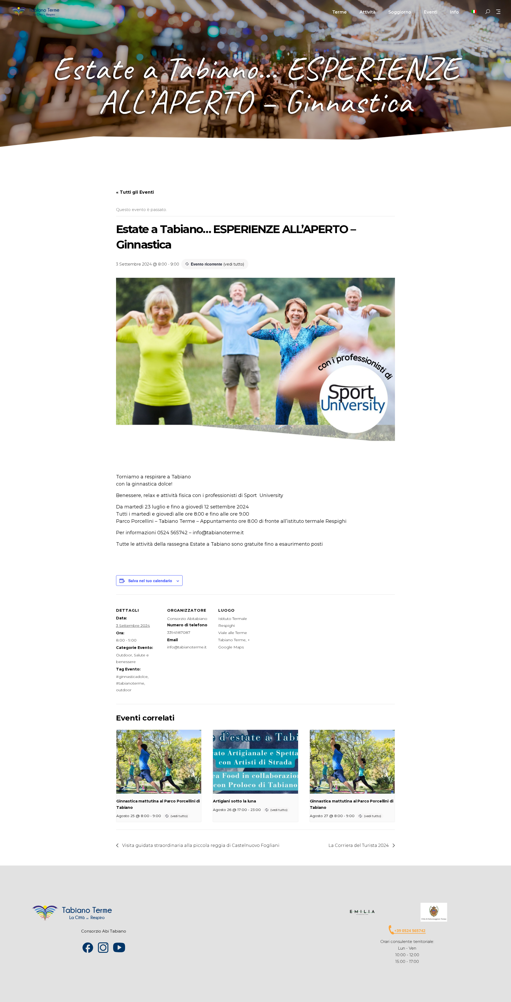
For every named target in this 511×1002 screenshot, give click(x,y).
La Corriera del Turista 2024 (359, 845)
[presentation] (158, 762)
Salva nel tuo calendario (150, 580)
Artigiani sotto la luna (234, 801)
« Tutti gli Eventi (135, 192)
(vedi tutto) (233, 264)
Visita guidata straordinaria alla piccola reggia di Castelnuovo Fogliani (200, 845)
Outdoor (124, 655)
